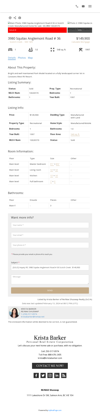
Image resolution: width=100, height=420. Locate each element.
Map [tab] (30, 57)
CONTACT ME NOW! (50, 365)
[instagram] (50, 375)
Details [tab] (12, 57)
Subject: (14, 262)
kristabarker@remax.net (32, 316)
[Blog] (63, 375)
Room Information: (20, 151)
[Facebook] (36, 375)
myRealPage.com (54, 410)
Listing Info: (16, 108)
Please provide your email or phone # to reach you (32, 254)
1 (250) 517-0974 (29, 314)
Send (50, 290)
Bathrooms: (16, 193)
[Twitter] (43, 375)
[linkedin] (57, 375)
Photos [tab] (22, 57)
